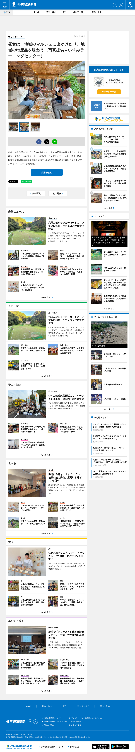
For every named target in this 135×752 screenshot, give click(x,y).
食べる (37, 12)
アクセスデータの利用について (56, 721)
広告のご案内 (49, 725)
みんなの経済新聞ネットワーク (19, 747)
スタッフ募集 (76, 725)
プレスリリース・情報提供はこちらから (86, 718)
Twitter (121, 5)
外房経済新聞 (24, 4)
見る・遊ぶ (51, 12)
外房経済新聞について (52, 718)
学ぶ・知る (97, 12)
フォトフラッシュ (16, 37)
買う (65, 12)
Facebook (115, 5)
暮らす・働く (79, 12)
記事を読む (47, 172)
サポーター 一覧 (109, 91)
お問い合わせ (76, 721)
